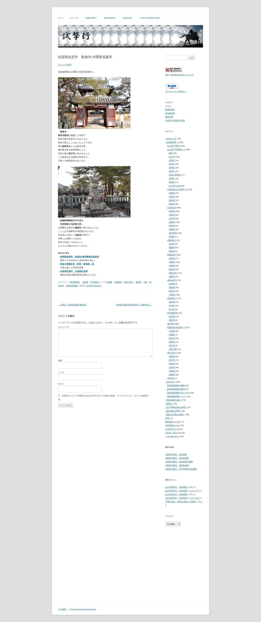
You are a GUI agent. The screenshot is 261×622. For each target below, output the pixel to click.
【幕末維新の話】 (173, 400)
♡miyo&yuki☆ (172, 436)
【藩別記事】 (127, 18)
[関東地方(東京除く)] (176, 327)
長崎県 (172, 222)
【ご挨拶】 (62, 609)
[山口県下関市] (173, 145)
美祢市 (172, 160)
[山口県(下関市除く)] (176, 149)
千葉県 (172, 331)
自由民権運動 (72, 285)
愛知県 (172, 287)
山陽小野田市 (175, 175)
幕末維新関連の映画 (176, 389)
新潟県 (172, 316)
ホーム (60, 18)
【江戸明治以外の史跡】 (176, 407)
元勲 (145, 282)
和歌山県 (173, 273)
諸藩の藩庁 (170, 109)
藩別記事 (169, 116)
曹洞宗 (139, 282)
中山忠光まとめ (172, 429)
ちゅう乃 (194, 490)
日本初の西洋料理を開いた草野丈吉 (134, 304)
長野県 (172, 320)
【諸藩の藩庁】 (91, 18)
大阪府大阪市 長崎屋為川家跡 (179, 461)
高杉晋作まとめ (172, 421)
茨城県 (172, 334)
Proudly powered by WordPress (83, 609)
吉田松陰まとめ (172, 425)
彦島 (167, 418)
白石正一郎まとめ (173, 432)
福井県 (172, 302)
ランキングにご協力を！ (176, 91)
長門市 (172, 171)
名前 (60, 360)
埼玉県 (172, 345)
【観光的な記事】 (173, 410)
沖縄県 (172, 236)
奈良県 (172, 269)
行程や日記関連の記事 (175, 120)
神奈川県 (173, 349)
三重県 (172, 294)
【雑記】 (169, 403)
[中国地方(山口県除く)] (177, 189)
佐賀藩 (109, 282)
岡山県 (172, 204)
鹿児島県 (173, 233)
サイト (61, 383)
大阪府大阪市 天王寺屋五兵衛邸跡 (181, 469)
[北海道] (170, 378)
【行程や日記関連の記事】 (150, 18)
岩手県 (172, 360)
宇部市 (172, 178)
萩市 (171, 153)
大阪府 (172, 265)
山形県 (172, 367)
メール (61, 372)
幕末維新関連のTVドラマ (178, 392)
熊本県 (172, 225)
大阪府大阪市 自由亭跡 (176, 454)
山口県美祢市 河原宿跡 (176, 487)
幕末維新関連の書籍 (176, 385)
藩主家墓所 (170, 113)
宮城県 (172, 371)
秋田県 (172, 363)
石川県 (172, 305)
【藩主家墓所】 (109, 18)
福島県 (172, 374)
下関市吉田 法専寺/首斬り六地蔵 (180, 501)
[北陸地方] (171, 298)
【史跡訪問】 (75, 282)
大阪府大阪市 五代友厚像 (177, 458)
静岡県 (172, 283)
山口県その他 (175, 185)
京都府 (172, 262)
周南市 (172, 167)
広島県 (172, 196)
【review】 (170, 381)
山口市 (172, 156)
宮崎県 (172, 229)
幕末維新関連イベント (177, 396)
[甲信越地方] (172, 312)
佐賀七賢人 (129, 282)
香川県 (172, 243)
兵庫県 (172, 276)
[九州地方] (94, 282)
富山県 (172, 309)
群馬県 (172, 341)
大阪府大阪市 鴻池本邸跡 (177, 465)
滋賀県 (172, 258)
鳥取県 (172, 200)
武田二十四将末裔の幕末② (72, 304)
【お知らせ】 (171, 138)
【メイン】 (74, 18)
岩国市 (172, 182)
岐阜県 (172, 291)
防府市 (172, 164)
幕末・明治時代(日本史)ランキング (179, 75)
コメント (63, 327)
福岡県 (172, 211)
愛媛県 (172, 247)
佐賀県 (85, 282)
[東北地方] (171, 352)
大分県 (172, 218)
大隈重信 (118, 282)
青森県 (172, 356)
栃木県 (172, 338)
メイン (168, 106)
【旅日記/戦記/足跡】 (174, 414)
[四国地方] (171, 240)
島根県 (172, 193)
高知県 (172, 251)
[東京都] (170, 323)
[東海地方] (171, 280)
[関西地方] (171, 254)
